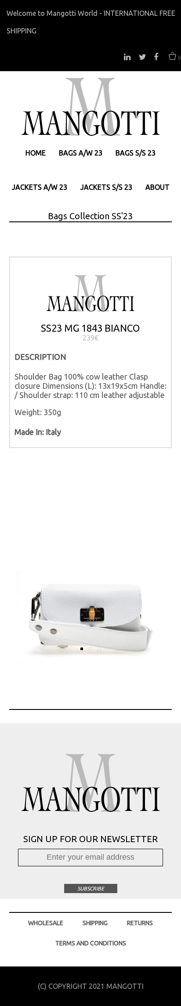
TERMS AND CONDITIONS (90, 943)
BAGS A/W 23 (80, 153)
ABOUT (157, 187)
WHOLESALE (45, 922)
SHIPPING (95, 922)
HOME (35, 153)
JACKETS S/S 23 (106, 187)
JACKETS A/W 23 (39, 187)
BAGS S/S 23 (136, 153)
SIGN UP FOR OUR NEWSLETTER (90, 839)
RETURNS (140, 922)
